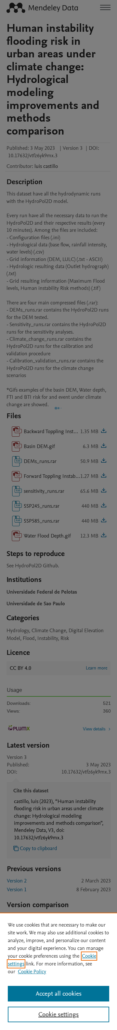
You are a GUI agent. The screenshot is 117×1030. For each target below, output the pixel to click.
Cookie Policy (32, 971)
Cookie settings (58, 1014)
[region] (58, 971)
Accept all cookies (59, 993)
